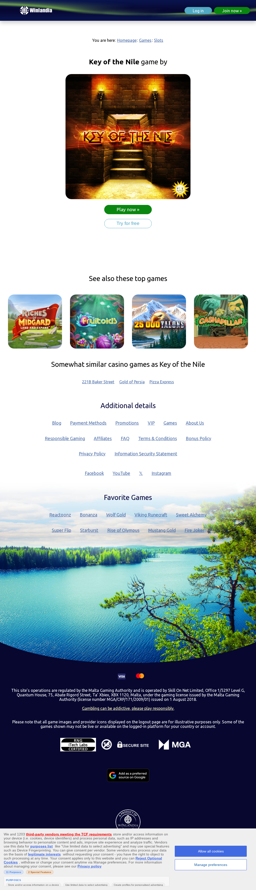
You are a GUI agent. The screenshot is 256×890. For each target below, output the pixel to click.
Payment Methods (88, 423)
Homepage (126, 40)
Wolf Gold (116, 514)
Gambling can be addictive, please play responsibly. (128, 708)
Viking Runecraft (150, 514)
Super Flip (61, 530)
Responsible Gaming (65, 438)
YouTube (121, 473)
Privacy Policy (92, 453)
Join (230, 11)
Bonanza (88, 514)
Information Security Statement (145, 453)
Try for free (128, 223)
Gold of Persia (132, 382)
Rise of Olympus (123, 530)
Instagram (161, 473)
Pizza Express (162, 382)
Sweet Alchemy (191, 514)
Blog (56, 423)
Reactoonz (60, 514)
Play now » (128, 209)
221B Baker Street (98, 382)
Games (145, 40)
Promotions (127, 423)
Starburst (89, 530)
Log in (198, 11)
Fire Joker (194, 530)
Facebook (94, 473)
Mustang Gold (162, 530)
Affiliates (103, 438)
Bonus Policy (198, 438)
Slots (158, 40)
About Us (195, 423)
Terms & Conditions (157, 438)
